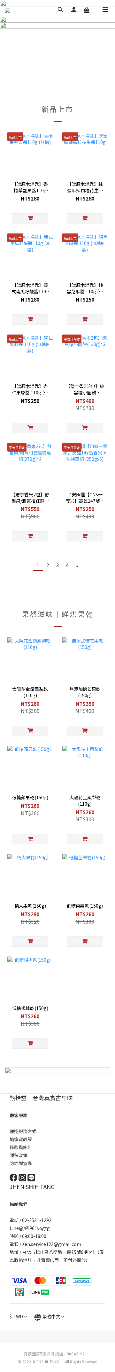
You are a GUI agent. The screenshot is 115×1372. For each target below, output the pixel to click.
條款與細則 (21, 1147)
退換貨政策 (21, 1139)
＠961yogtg (38, 1228)
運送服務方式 (23, 1131)
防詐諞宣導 (21, 1163)
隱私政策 (18, 1155)
